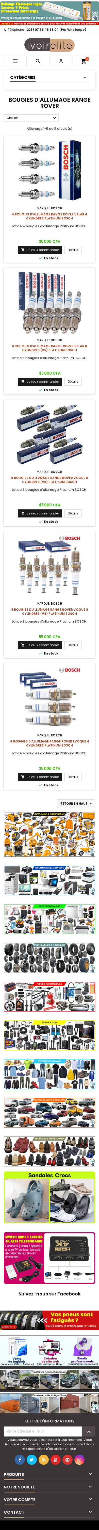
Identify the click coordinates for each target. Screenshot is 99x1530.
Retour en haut (76, 803)
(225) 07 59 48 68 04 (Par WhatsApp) (55, 29)
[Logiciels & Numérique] (49, 1350)
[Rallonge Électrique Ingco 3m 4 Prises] (49, 10)
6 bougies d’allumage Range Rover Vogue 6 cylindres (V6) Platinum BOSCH (49, 480)
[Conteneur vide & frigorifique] (49, 1402)
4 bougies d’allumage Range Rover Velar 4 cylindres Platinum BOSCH (49, 216)
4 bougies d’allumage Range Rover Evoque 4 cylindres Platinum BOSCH (49, 743)
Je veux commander (40, 250)
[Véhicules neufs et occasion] (49, 1379)
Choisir (32, 118)
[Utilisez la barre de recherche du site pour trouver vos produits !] (49, 23)
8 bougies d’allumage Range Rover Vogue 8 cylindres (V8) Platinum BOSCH (49, 611)
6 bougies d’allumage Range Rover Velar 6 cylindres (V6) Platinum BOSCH (49, 348)
